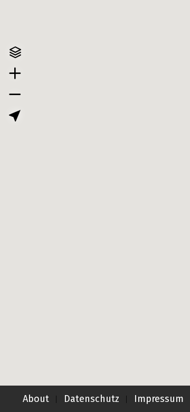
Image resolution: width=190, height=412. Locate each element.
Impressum (159, 399)
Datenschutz (91, 399)
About (36, 399)
